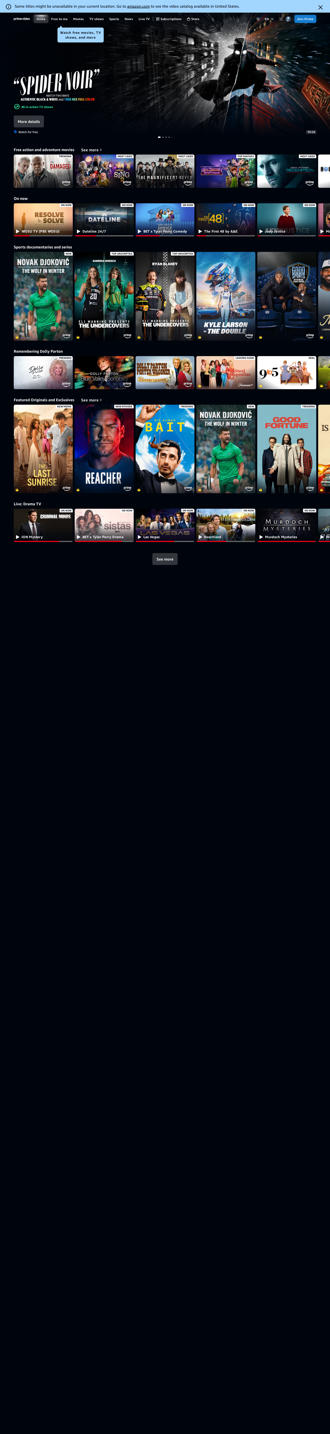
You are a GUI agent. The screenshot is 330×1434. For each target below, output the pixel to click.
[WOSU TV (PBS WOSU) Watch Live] (43, 220)
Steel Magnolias (225, 372)
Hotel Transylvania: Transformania (225, 171)
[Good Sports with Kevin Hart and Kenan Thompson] (286, 296)
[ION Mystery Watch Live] (43, 525)
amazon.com (138, 6)
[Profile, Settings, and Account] (288, 19)
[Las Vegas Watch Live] (165, 525)
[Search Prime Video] (258, 19)
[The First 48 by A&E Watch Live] (225, 220)
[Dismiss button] (320, 7)
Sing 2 (104, 171)
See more (165, 559)
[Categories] (281, 19)
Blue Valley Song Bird (104, 372)
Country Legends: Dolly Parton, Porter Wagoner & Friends (165, 372)
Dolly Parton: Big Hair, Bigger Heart (43, 372)
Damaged (43, 171)
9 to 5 (286, 372)
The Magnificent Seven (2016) (165, 171)
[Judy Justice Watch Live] (286, 220)
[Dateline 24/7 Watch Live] (104, 220)
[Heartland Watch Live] (225, 525)
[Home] (22, 18)
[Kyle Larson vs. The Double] (225, 296)
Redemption (286, 171)
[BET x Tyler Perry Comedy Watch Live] (165, 220)
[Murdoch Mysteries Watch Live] (286, 525)
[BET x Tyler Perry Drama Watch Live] (104, 525)
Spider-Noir (165, 75)
